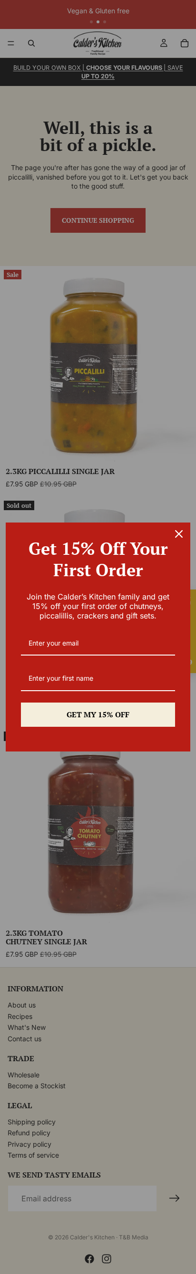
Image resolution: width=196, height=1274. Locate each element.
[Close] (178, 534)
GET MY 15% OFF (98, 714)
